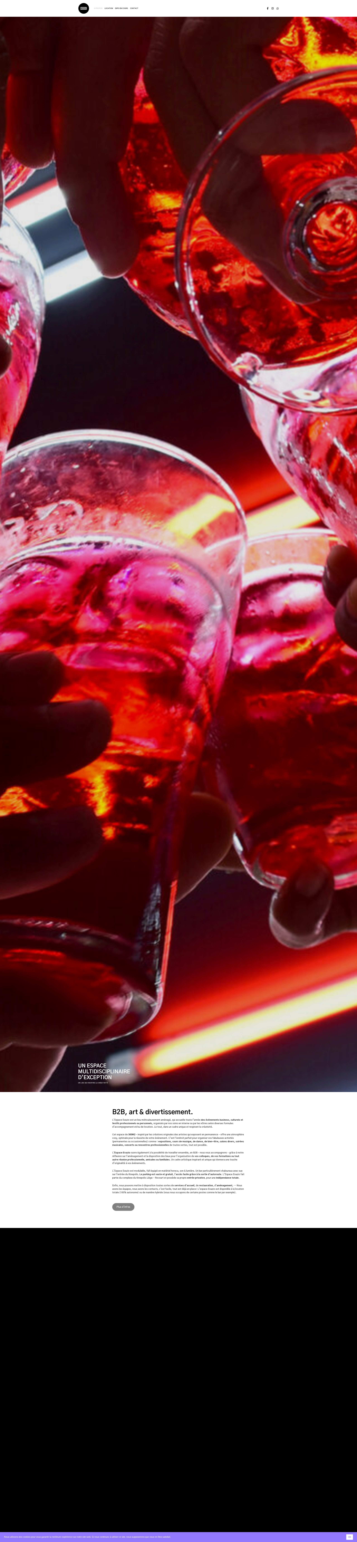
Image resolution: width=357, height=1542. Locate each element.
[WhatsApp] (276, 8)
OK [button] (349, 1537)
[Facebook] (266, 8)
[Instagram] (271, 8)
